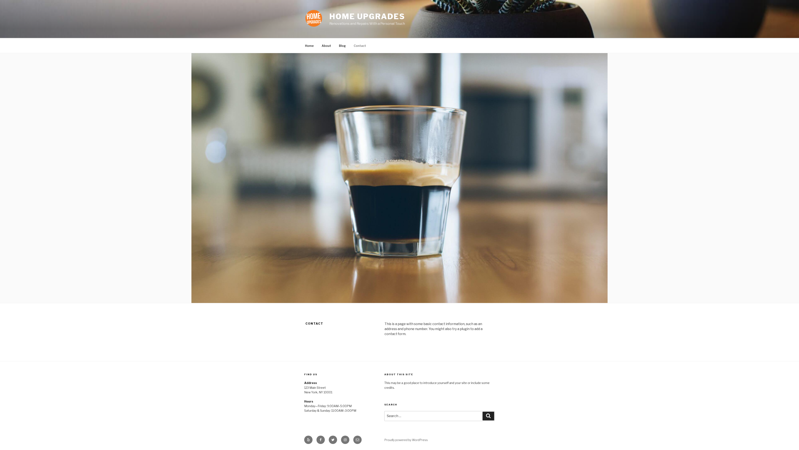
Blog (342, 45)
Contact (360, 45)
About (326, 45)
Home (309, 45)
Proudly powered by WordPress (406, 440)
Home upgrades (367, 16)
